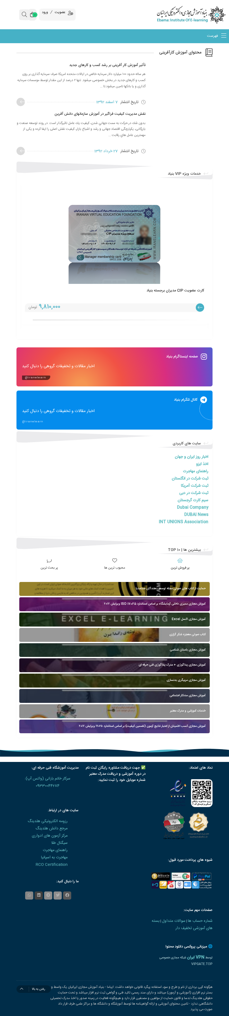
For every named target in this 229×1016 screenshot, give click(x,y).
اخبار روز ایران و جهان (191, 457)
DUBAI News (196, 514)
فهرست (213, 36)
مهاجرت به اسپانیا (54, 857)
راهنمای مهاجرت (195, 471)
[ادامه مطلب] (20, 102)
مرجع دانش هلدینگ (51, 828)
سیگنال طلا (59, 843)
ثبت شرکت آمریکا (194, 486)
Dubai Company (192, 507)
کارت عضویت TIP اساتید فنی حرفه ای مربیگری (147, 290)
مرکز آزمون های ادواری (50, 835)
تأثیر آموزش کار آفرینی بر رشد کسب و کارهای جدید (107, 65)
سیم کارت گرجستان (193, 500)
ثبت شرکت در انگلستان (190, 478)
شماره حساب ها (200, 921)
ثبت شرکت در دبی (193, 493)
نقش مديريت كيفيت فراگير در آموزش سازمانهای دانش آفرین (99, 114)
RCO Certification (52, 864)
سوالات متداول (173, 921)
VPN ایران (195, 957)
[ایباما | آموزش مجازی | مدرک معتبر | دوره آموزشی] (200, 15)
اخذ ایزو (202, 464)
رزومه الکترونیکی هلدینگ (48, 821)
